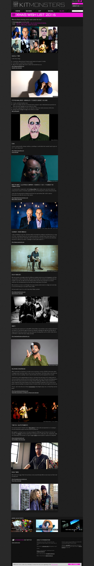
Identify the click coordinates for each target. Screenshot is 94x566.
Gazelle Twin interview (17, 68)
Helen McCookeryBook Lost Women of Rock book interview (25, 392)
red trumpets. (32, 387)
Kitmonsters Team (17, 22)
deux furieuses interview (17, 293)
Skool (51, 11)
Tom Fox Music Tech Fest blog (18, 439)
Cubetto (19, 434)
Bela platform (32, 428)
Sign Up (75, 3)
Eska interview (15, 152)
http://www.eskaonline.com (18, 151)
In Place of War (32, 189)
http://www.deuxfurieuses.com (18, 292)
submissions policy (45, 546)
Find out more (54, 564)
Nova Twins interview (16, 481)
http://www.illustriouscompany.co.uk (20, 198)
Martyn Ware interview (17, 199)
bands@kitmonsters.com (50, 553)
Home (17, 11)
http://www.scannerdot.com (18, 242)
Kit (40, 11)
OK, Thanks (74, 564)
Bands (29, 11)
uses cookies (68, 545)
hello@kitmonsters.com (41, 551)
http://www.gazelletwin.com (18, 66)
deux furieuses (21, 24)
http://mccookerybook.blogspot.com (20, 391)
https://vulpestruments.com (18, 438)
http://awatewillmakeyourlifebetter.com (20, 336)
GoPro (35, 435)
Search (76, 11)
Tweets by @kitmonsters (16, 542)
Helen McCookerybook (38, 23)
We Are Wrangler (15, 111)
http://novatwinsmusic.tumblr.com (19, 479)
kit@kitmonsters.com (49, 555)
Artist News (25, 23)
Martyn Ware (32, 24)
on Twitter (23, 540)
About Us (76, 6)
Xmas (18, 23)
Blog (62, 11)
